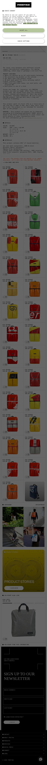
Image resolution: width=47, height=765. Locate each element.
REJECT (23, 35)
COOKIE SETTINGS (23, 41)
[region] (23, 23)
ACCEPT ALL (23, 30)
